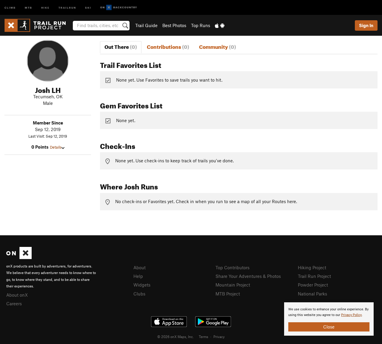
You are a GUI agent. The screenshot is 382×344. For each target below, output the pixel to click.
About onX (17, 295)
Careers (14, 303)
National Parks (312, 293)
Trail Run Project (314, 276)
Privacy (219, 336)
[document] (328, 318)
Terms (203, 336)
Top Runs (200, 25)
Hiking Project (312, 267)
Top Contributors (232, 267)
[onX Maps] (19, 257)
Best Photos (174, 25)
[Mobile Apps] (219, 25)
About (139, 267)
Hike (45, 7)
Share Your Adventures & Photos (248, 276)
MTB (28, 7)
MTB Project (227, 293)
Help (138, 276)
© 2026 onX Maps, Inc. (175, 336)
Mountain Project (232, 284)
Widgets (141, 284)
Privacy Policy (351, 315)
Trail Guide (146, 25)
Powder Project (313, 284)
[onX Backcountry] (118, 7)
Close (329, 326)
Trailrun (67, 7)
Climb (10, 7)
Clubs (139, 293)
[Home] (38, 25)
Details (55, 147)
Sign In (366, 25)
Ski (88, 7)
